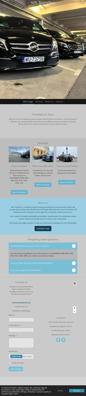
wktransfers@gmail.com (21, 302)
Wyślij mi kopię (18, 363)
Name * (12, 315)
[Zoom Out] (74, 311)
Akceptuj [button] (76, 391)
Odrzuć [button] (60, 391)
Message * (13, 335)
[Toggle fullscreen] (74, 283)
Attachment (13, 351)
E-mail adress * (14, 325)
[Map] (60, 297)
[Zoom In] (74, 308)
